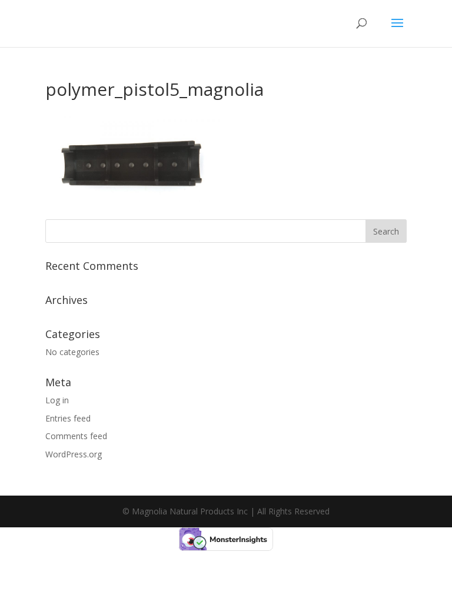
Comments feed (76, 436)
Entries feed (68, 418)
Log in (57, 400)
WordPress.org (73, 454)
